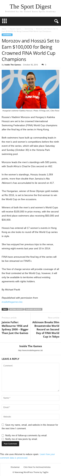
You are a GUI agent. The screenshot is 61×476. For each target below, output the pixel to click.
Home (4, 28)
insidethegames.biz (12, 301)
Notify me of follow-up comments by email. (26, 435)
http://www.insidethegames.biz (30, 350)
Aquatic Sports (15, 28)
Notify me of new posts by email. (21, 439)
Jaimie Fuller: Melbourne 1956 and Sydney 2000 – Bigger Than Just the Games (15, 327)
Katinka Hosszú (16, 309)
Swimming (29, 28)
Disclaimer (15, 467)
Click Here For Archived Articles (37, 467)
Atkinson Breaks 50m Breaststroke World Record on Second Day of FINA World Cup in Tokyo (45, 329)
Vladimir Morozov (33, 309)
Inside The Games (12, 64)
